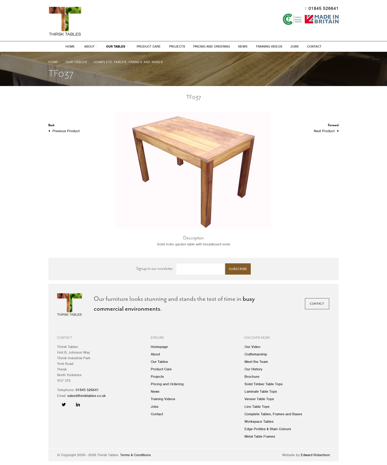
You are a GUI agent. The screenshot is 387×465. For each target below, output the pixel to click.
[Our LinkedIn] (78, 404)
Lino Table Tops (256, 406)
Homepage (159, 347)
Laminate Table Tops (260, 391)
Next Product (326, 128)
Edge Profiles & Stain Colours (267, 429)
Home (70, 47)
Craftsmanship (255, 354)
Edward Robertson (315, 455)
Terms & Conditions (135, 455)
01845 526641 (323, 8)
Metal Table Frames (259, 436)
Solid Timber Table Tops (263, 384)
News (242, 47)
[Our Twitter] (64, 404)
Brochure (251, 376)
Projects (177, 47)
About (90, 47)
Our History (253, 369)
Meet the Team (256, 361)
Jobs (294, 47)
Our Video (252, 347)
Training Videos (269, 47)
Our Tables (116, 47)
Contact (314, 47)
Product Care (149, 47)
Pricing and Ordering (211, 47)
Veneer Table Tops (259, 399)
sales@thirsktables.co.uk (86, 395)
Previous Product (64, 128)
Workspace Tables (259, 421)
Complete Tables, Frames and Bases (273, 414)
